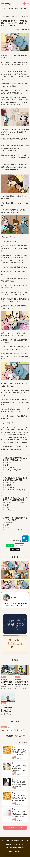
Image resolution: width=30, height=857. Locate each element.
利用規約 (8, 844)
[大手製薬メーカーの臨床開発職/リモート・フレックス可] (15, 524)
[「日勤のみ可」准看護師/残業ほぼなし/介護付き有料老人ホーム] (15, 464)
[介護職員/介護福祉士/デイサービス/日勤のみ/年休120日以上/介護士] (15, 504)
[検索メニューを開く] (24, 3)
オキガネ (13, 597)
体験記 (7, 16)
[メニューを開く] (28, 3)
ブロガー (3, 690)
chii (2, 713)
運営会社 (16, 841)
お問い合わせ (24, 841)
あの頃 (6, 713)
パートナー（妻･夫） (6, 688)
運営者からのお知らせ (15, 851)
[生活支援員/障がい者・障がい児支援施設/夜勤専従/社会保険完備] (15, 484)
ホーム (2, 16)
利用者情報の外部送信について (15, 848)
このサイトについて (7, 841)
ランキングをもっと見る (15, 828)
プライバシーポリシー (18, 844)
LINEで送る (10, 545)
